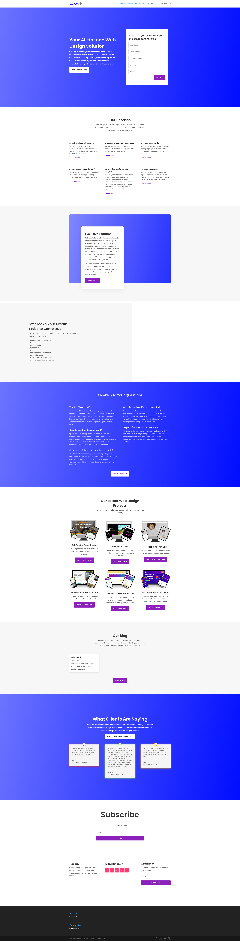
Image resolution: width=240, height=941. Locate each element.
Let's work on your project (120, 737)
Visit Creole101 (120, 609)
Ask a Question (120, 474)
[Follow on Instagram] (126, 870)
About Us (154, 4)
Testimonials (139, 4)
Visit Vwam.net (155, 607)
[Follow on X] (112, 870)
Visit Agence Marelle (155, 559)
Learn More (93, 280)
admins (76, 660)
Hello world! (76, 657)
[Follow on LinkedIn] (122, 870)
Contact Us (163, 4)
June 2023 (74, 917)
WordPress (101, 938)
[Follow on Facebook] (107, 870)
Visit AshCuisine (84, 560)
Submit (159, 77)
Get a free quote (79, 70)
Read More (75, 158)
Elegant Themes (82, 938)
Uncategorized (75, 928)
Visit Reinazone (120, 561)
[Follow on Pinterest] (117, 870)
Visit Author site (84, 605)
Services (130, 4)
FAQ (147, 4)
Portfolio (122, 4)
